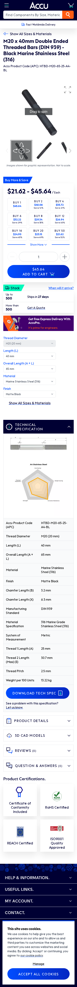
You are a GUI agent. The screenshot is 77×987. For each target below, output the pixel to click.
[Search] (68, 15)
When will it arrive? (61, 288)
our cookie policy (31, 955)
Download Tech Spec (34, 693)
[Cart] (71, 5)
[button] (67, 90)
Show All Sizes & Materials (31, 34)
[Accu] (39, 5)
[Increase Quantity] (12, 257)
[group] (38, 112)
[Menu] (6, 5)
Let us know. (14, 707)
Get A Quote (36, 308)
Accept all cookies (38, 974)
